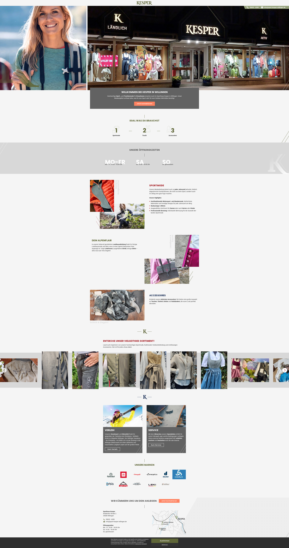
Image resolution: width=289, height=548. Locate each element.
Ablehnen (165, 545)
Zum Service (156, 445)
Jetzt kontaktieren (144, 104)
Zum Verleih (112, 449)
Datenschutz (138, 544)
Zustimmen (164, 541)
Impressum (144, 544)
